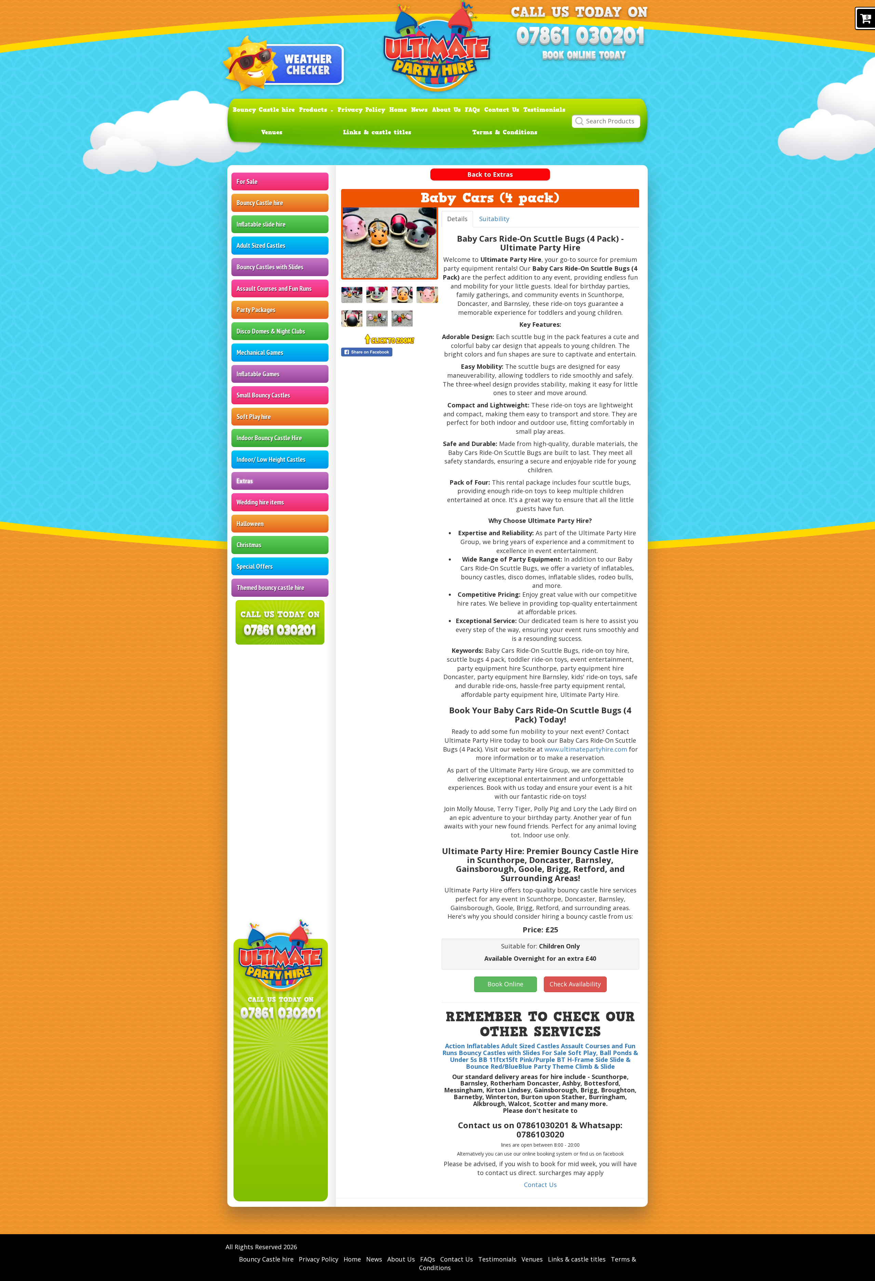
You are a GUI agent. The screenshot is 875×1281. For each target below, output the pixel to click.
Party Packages (256, 309)
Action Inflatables (472, 1046)
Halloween (250, 523)
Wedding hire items (260, 502)
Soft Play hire (254, 416)
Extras (245, 480)
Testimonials (544, 110)
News (419, 110)
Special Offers (255, 566)
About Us (446, 110)
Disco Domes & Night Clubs (271, 331)
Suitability (494, 219)
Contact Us (501, 110)
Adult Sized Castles (261, 245)
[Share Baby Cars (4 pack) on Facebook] (389, 352)
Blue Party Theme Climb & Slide (566, 1066)
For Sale (247, 181)
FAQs (472, 110)
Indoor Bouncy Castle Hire (269, 437)
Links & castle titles (377, 132)
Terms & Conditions (504, 132)
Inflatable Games (258, 373)
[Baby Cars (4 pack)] (389, 242)
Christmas (249, 544)
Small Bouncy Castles (263, 395)
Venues (271, 132)
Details (457, 219)
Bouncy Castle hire (264, 110)
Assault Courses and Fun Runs (274, 288)
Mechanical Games (260, 352)
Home (398, 110)
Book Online (505, 984)
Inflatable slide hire (261, 224)
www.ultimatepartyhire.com (585, 749)
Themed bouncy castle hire (270, 587)
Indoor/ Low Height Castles (271, 459)
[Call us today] (579, 37)
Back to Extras (490, 174)
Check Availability (575, 984)
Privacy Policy (361, 110)
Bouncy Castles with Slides (270, 266)
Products (314, 110)
